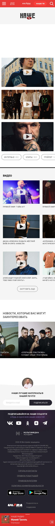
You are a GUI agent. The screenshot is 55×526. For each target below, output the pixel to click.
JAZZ (12, 3)
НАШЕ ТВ (40, 3)
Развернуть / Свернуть (27, 514)
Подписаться (41, 403)
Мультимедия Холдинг (27, 433)
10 (52, 522)
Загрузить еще (27, 289)
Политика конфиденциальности (27, 486)
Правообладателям (27, 481)
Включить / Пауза (5, 519)
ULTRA (26, 3)
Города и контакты (27, 471)
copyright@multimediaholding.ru (27, 466)
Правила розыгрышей (27, 476)
